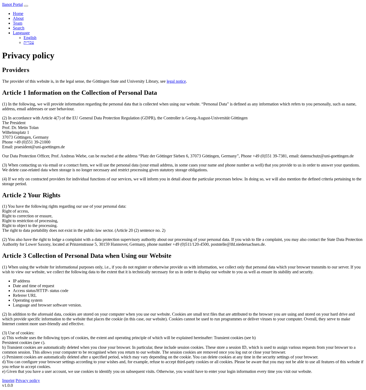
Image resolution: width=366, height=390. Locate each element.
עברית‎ (29, 42)
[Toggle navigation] (26, 6)
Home (18, 13)
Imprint (8, 380)
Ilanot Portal (12, 4)
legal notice (176, 81)
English (30, 37)
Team (17, 23)
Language (21, 33)
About (18, 18)
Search (18, 28)
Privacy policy (28, 380)
